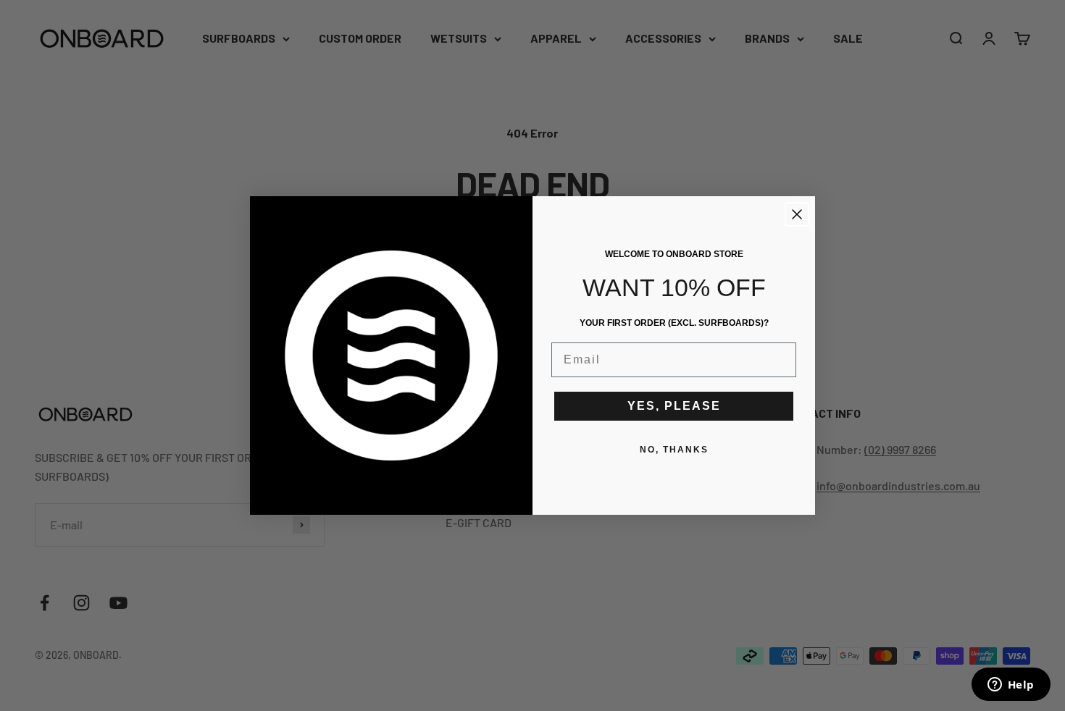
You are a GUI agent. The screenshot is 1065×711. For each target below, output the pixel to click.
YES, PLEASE (674, 406)
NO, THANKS (674, 450)
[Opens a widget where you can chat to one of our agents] (1011, 686)
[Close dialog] (797, 214)
